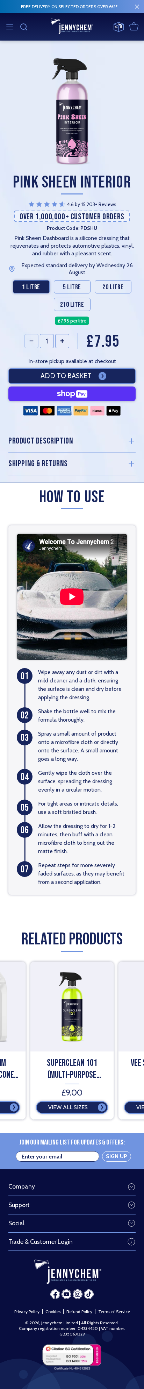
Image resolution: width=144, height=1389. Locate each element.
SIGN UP (116, 1156)
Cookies (52, 1311)
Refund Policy (79, 1311)
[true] (137, 6)
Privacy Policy (26, 1311)
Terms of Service (114, 1311)
